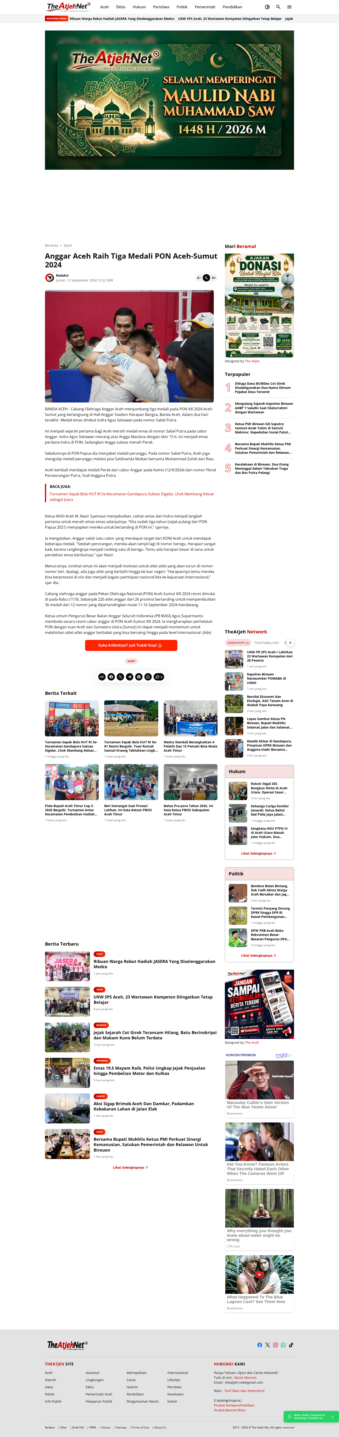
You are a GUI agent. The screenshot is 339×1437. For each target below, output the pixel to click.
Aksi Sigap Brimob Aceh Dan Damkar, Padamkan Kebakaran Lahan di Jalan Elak (144, 1106)
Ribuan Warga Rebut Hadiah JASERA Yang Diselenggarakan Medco (88, 18)
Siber (63, 1427)
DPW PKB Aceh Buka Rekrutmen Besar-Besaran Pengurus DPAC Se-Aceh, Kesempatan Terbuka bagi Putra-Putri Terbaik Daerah (270, 935)
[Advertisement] (169, 203)
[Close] (332, 1416)
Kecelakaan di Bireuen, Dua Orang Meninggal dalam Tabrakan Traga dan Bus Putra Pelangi (262, 468)
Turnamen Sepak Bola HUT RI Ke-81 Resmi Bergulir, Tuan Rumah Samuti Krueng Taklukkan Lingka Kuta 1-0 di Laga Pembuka (130, 746)
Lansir (100, 1096)
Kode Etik (78, 1427)
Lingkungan (95, 1380)
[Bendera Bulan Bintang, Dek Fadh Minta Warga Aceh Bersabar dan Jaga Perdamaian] (238, 893)
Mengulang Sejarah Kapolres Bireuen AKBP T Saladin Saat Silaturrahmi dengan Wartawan (264, 408)
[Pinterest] (139, 677)
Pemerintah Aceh (99, 1394)
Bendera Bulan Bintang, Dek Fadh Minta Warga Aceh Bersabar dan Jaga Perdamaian (269, 890)
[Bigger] (213, 277)
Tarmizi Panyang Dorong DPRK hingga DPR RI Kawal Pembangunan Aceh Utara (270, 912)
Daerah (50, 1380)
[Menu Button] (289, 7)
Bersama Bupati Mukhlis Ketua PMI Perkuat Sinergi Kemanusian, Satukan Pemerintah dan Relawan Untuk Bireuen (151, 1145)
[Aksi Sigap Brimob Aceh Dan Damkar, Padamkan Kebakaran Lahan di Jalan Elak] (67, 1108)
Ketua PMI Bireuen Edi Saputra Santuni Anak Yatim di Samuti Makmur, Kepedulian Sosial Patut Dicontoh (261, 428)
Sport (131, 661)
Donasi (105, 1427)
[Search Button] (278, 7)
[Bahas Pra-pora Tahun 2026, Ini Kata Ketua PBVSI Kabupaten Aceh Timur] (190, 782)
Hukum (139, 6)
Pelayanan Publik (99, 1401)
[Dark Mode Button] (267, 7)
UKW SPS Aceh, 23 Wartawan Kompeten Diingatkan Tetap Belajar (196, 18)
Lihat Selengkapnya (128, 1167)
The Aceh (252, 1042)
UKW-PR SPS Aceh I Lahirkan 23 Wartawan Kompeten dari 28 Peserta (270, 656)
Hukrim (132, 1387)
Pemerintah (205, 6)
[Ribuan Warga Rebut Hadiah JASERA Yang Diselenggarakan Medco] (67, 966)
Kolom (172, 1401)
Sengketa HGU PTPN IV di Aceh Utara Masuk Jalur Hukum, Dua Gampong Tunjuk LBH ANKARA (269, 832)
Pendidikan (232, 6)
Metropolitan (137, 1372)
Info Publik (53, 1401)
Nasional (92, 1372)
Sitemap (121, 1427)
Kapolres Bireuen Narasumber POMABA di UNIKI (266, 678)
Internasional (177, 1372)
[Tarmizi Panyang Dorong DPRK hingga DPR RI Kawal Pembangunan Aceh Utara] (238, 915)
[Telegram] (129, 677)
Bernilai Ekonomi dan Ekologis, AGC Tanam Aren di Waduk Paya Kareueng (270, 701)
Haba (49, 1387)
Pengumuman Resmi (143, 1401)
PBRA (92, 1427)
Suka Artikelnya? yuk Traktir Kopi (127, 645)
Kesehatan (175, 1394)
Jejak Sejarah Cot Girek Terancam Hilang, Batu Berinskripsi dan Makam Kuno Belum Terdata (155, 1035)
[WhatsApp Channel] (283, 1345)
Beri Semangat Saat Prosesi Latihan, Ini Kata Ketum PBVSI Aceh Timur (128, 810)
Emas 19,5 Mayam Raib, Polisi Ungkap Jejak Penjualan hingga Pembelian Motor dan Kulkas (149, 1070)
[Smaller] (199, 277)
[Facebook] (111, 677)
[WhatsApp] (148, 677)
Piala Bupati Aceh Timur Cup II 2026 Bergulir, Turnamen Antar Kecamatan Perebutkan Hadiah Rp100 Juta (70, 810)
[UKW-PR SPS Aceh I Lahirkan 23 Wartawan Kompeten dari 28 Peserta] (234, 659)
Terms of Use (140, 1427)
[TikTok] (291, 1345)
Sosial (131, 1380)
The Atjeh (252, 361)
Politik (182, 6)
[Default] (206, 277)
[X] (120, 677)
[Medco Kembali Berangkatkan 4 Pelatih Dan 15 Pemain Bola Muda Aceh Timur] (190, 718)
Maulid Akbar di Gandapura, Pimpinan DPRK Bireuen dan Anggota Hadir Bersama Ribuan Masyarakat (269, 745)
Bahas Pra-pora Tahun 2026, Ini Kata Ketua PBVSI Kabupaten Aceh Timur (188, 810)
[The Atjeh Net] (69, 7)
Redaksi (50, 1427)
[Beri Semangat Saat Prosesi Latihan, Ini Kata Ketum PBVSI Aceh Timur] (131, 782)
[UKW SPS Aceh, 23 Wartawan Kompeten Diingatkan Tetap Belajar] (67, 1002)
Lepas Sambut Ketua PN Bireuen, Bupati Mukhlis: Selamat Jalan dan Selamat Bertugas (268, 723)
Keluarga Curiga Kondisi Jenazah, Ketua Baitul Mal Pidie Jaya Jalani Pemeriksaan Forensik (269, 810)
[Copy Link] (102, 677)
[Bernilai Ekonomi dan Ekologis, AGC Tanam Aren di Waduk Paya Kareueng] (234, 704)
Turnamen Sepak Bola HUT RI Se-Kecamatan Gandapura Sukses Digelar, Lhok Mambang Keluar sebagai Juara (71, 746)
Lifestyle (173, 1380)
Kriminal (102, 1060)
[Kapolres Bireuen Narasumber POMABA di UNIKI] (234, 681)
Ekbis (120, 6)
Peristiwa (161, 6)
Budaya (101, 1025)
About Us (160, 1427)
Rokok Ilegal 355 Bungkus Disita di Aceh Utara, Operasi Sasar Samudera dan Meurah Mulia (269, 788)
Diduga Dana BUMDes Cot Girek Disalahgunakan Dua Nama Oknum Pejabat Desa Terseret (263, 387)
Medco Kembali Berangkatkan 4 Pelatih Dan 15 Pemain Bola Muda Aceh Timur (190, 746)
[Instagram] (275, 1345)
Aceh (104, 6)
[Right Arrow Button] (290, 642)
